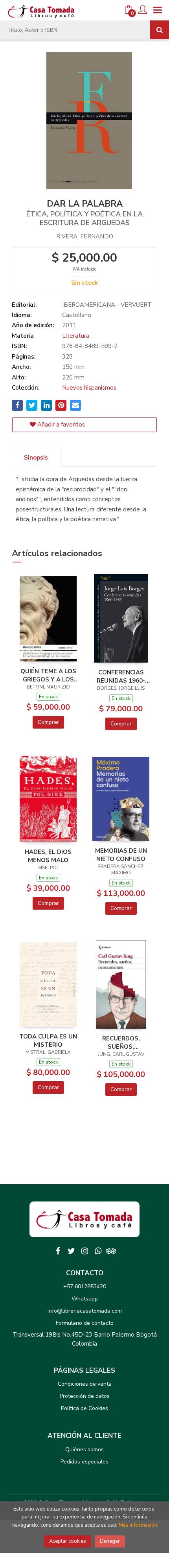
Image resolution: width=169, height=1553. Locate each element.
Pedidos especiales (84, 1461)
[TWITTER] (71, 1251)
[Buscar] (159, 29)
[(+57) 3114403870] (98, 1251)
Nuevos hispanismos (89, 388)
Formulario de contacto (85, 1323)
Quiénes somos (84, 1449)
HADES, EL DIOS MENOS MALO (48, 856)
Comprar (48, 722)
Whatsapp (85, 1298)
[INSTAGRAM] (84, 1251)
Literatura (75, 336)
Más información (138, 1525)
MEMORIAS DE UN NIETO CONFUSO (121, 855)
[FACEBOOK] (58, 1251)
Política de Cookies (84, 1408)
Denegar (110, 1541)
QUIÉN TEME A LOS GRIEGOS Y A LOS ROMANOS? (48, 675)
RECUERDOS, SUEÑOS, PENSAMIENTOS (121, 1042)
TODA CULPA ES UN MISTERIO (48, 1040)
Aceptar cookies (67, 1541)
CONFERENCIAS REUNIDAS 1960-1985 (121, 676)
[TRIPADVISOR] (111, 1251)
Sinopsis (36, 458)
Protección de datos (85, 1396)
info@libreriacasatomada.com (85, 1311)
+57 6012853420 (84, 1286)
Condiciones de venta (85, 1384)
